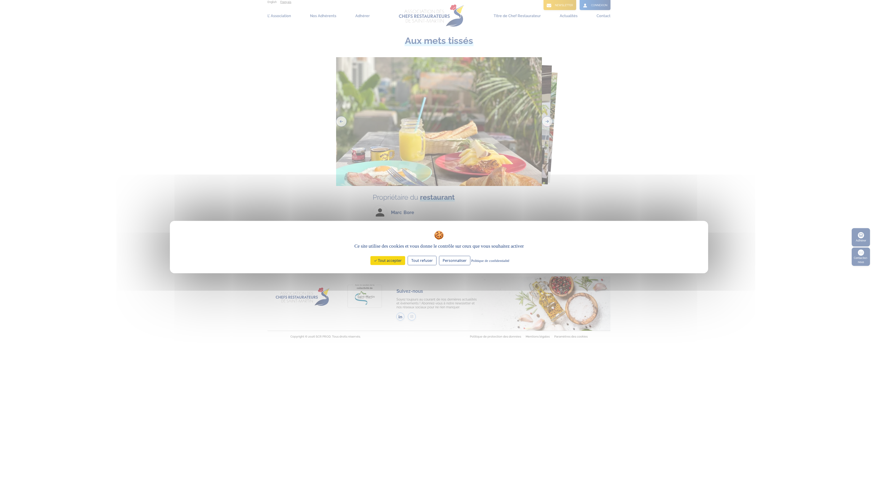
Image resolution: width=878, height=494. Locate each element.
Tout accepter (389, 260)
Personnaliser (455, 260)
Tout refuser (422, 260)
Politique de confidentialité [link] (490, 260)
